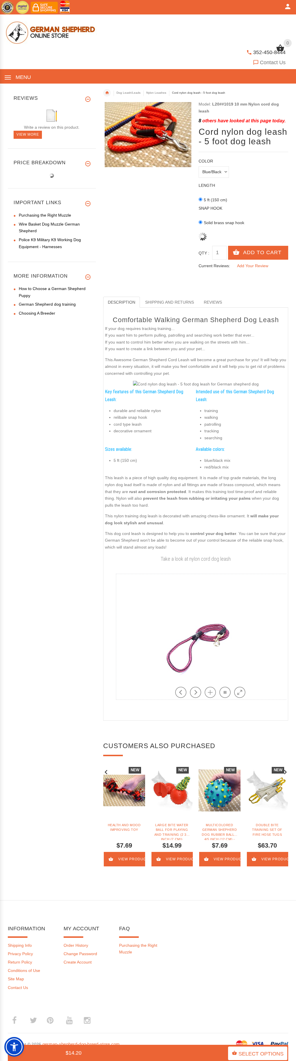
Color (206, 161)
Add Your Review (252, 265)
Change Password (80, 953)
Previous (106, 771)
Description (121, 302)
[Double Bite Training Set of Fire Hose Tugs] (267, 790)
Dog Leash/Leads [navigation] (128, 92)
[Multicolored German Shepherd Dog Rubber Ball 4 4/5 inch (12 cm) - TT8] (219, 790)
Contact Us (273, 62)
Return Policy (20, 962)
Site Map (16, 979)
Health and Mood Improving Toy (124, 827)
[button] (14, 1046)
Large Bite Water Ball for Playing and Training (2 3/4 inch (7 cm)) (171, 831)
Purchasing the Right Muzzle (45, 215)
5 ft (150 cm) (215, 200)
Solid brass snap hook (224, 222)
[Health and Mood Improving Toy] (124, 790)
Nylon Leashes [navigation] (156, 92)
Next (285, 771)
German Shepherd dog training (47, 304)
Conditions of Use (24, 970)
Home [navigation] (107, 93)
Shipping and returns (169, 302)
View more (27, 134)
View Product (132, 859)
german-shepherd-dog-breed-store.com (81, 1044)
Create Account (78, 962)
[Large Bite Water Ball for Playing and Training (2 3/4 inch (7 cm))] (172, 790)
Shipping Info (20, 945)
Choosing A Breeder (37, 313)
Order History (76, 945)
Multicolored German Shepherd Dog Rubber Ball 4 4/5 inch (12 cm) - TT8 (219, 831)
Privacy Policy (20, 953)
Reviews (213, 302)
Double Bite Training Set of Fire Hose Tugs (267, 829)
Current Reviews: (214, 265)
